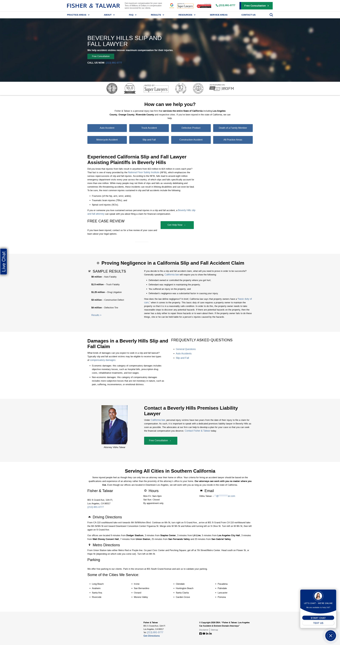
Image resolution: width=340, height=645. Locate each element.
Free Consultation (101, 56)
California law (171, 274)
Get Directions (151, 635)
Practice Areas (76, 14)
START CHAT (318, 618)
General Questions (186, 349)
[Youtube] (204, 633)
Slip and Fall (182, 358)
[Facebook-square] (200, 633)
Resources (185, 14)
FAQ (131, 14)
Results (156, 14)
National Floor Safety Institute (143, 172)
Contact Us (248, 14)
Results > (96, 315)
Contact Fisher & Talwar (197, 430)
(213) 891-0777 (114, 62)
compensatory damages (102, 360)
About (108, 14)
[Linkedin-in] (207, 633)
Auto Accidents (184, 353)
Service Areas (219, 14)
